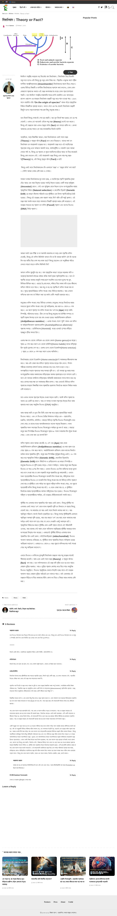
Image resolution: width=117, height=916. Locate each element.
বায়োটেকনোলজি (95, 873)
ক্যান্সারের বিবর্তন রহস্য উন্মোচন (8, 97)
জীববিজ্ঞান (15, 873)
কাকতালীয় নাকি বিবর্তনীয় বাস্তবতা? (41, 879)
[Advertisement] (49, 231)
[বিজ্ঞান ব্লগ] (5, 7)
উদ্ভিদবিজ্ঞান (8, 873)
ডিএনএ (15, 598)
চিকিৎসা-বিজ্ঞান (95, 872)
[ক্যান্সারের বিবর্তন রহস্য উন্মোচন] (9, 88)
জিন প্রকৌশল (104, 872)
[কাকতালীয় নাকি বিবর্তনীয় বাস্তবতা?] (44, 866)
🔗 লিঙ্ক (70, 72)
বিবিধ (102, 873)
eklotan (13, 659)
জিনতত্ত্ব (36, 872)
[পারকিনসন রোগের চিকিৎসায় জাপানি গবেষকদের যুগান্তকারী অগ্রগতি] (102, 866)
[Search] (113, 7)
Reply (74, 630)
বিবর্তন (24, 598)
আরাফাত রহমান (14, 630)
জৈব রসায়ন (49, 872)
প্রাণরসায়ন (36, 873)
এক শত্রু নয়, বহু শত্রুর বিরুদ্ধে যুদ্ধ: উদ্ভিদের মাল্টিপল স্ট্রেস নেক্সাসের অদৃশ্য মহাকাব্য (14, 881)
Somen (11, 25)
